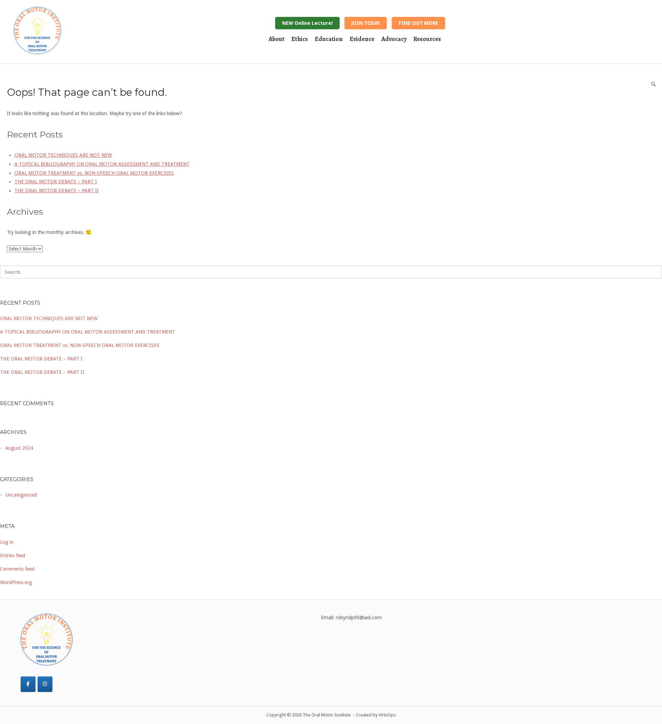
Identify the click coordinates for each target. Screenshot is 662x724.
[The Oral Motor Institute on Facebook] (28, 684)
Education (329, 39)
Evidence (362, 39)
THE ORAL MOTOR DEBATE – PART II (42, 372)
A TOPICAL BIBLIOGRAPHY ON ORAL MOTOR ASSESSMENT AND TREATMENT (87, 332)
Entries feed (12, 555)
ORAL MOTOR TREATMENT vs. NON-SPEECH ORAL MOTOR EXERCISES (79, 345)
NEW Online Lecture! (307, 23)
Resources (427, 39)
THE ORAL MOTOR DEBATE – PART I (41, 358)
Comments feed (17, 569)
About (276, 39)
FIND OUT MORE (418, 23)
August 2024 (19, 448)
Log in (6, 542)
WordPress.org (16, 582)
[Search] (653, 84)
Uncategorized (21, 495)
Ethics (299, 39)
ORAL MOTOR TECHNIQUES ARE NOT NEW (49, 318)
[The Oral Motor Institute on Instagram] (45, 684)
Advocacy (394, 39)
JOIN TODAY (365, 23)
